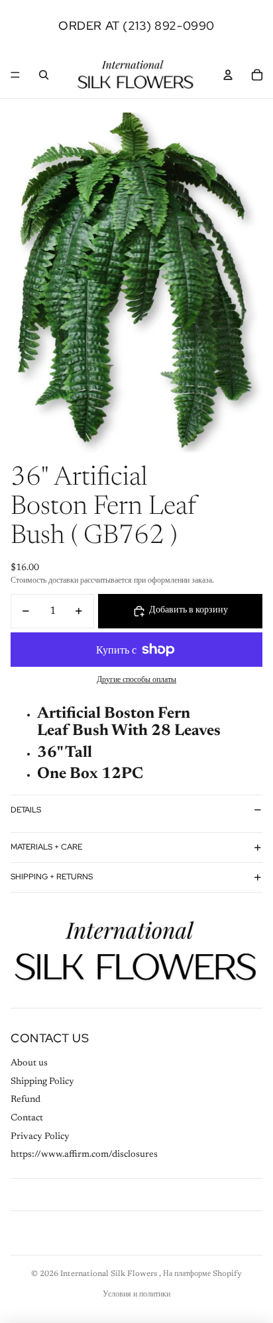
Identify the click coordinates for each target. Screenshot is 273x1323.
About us (29, 1063)
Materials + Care (46, 847)
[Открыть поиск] (43, 74)
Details (26, 810)
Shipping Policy (42, 1082)
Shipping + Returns (52, 876)
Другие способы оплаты (136, 680)
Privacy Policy (40, 1137)
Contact (27, 1118)
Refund (25, 1099)
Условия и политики (136, 1294)
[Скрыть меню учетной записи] (228, 74)
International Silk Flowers (109, 1274)
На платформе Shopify (202, 1274)
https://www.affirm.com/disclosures (84, 1154)
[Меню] (15, 75)
